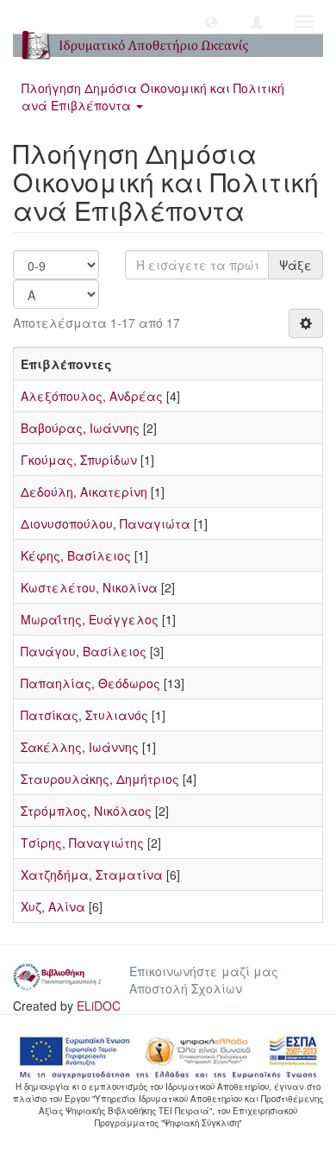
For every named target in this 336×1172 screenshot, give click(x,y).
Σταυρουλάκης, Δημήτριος (100, 778)
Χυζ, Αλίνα (53, 906)
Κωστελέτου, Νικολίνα (89, 587)
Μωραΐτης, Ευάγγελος (90, 619)
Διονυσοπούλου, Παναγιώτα (105, 523)
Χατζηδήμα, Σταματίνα (92, 874)
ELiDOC (99, 1005)
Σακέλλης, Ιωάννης (80, 746)
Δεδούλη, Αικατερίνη (84, 491)
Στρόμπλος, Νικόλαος (86, 810)
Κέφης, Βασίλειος (76, 555)
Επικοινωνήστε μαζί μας (203, 971)
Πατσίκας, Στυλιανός (84, 715)
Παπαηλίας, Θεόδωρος (90, 683)
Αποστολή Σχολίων (185, 988)
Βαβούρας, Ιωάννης (80, 427)
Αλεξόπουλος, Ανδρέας (92, 395)
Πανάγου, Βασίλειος (83, 651)
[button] (211, 21)
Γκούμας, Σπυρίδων (79, 459)
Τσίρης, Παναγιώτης (82, 842)
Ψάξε (295, 264)
